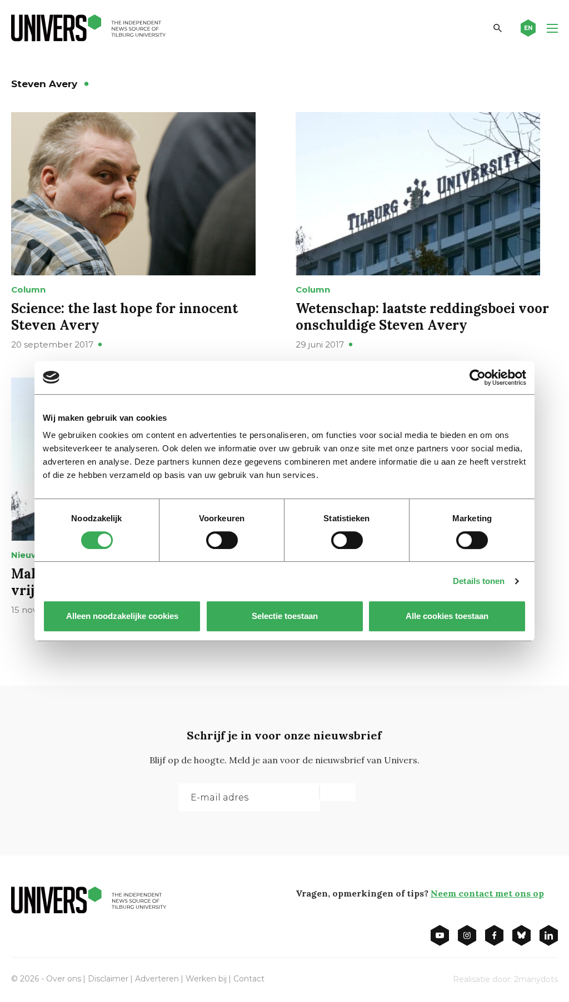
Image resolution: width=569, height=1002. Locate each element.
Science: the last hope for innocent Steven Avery (124, 317)
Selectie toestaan (285, 616)
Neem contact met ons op (487, 893)
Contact (248, 979)
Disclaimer (108, 979)
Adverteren (157, 979)
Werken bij (206, 979)
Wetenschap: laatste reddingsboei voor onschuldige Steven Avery (422, 317)
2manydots (536, 979)
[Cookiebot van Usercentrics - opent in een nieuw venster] (477, 377)
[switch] (222, 540)
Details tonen (479, 581)
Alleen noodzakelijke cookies (122, 616)
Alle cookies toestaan (447, 616)
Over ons (63, 979)
